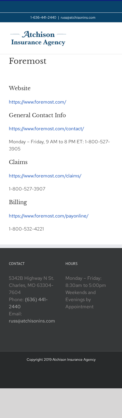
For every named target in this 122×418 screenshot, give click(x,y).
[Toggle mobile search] (100, 31)
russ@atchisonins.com (78, 17)
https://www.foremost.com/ (37, 102)
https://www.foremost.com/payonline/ (49, 216)
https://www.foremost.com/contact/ (46, 128)
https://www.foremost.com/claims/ (45, 176)
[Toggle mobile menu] (110, 31)
